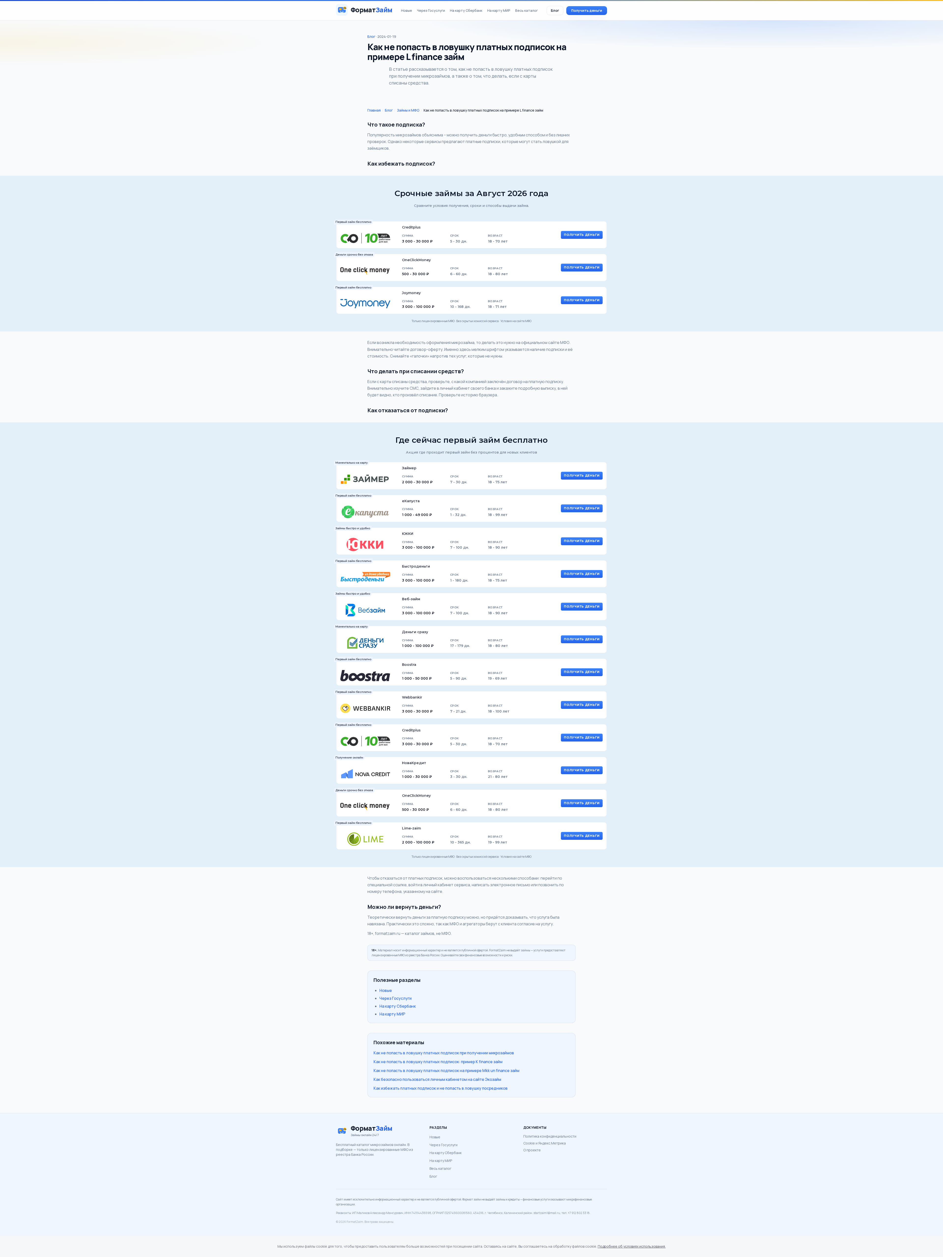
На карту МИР (498, 10)
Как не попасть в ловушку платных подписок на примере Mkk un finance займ (446, 1070)
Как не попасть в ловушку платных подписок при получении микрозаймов (444, 1053)
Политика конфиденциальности (549, 1136)
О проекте (532, 1150)
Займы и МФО (408, 110)
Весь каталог (526, 10)
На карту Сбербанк (466, 10)
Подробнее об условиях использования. (632, 1246)
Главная (374, 110)
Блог (555, 10)
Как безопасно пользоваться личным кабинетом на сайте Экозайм (437, 1079)
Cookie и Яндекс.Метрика (544, 1143)
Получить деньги (586, 10)
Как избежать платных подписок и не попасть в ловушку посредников (441, 1088)
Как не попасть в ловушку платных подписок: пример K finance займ (438, 1061)
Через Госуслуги (431, 10)
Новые (406, 10)
